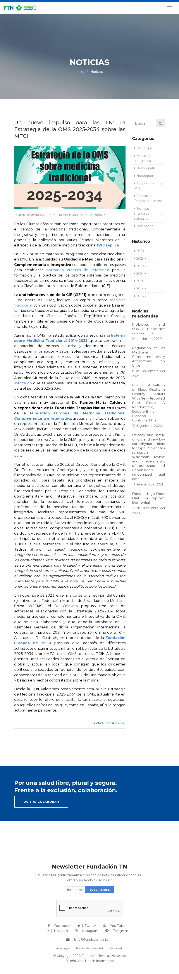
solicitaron (23, 383)
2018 (140, 296)
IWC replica (108, 245)
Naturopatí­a (145, 176)
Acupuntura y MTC (148, 185)
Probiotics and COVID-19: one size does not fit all (148, 328)
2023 (140, 258)
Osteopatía (144, 226)
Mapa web (116, 948)
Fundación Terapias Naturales (148, 198)
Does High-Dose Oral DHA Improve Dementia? (148, 498)
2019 (140, 288)
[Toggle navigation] (170, 8)
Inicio (81, 72)
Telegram (120, 931)
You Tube (117, 926)
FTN (106, 214)
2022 (140, 266)
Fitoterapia (144, 148)
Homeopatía (146, 168)
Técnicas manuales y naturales (148, 214)
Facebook (62, 926)
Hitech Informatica (99, 961)
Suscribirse (100, 889)
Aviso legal (62, 948)
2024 (140, 251)
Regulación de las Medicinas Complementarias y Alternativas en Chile (148, 356)
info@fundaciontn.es (91, 940)
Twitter (90, 926)
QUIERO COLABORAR (41, 801)
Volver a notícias (108, 722)
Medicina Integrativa (142, 158)
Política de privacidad (89, 948)
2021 (139, 273)
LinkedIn (61, 931)
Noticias (96, 72)
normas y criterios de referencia (77, 270)
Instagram (90, 931)
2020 (140, 281)
